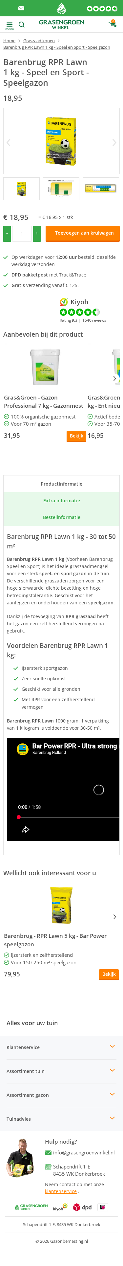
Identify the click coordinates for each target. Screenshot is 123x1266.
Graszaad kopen (39, 41)
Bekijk (76, 436)
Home (9, 41)
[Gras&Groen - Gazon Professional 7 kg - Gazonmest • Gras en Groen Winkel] (45, 367)
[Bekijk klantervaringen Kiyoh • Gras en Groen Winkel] (102, 8)
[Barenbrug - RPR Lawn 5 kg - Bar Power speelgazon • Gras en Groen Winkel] (61, 905)
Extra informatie (61, 500)
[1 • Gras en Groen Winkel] (61, 188)
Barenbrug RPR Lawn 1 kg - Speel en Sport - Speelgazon (56, 47)
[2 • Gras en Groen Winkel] (101, 188)
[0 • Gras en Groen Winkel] (21, 188)
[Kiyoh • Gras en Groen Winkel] (60, 1207)
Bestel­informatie (61, 517)
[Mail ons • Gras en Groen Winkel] (21, 8)
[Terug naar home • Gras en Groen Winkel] (61, 8)
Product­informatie (61, 484)
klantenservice (61, 1191)
